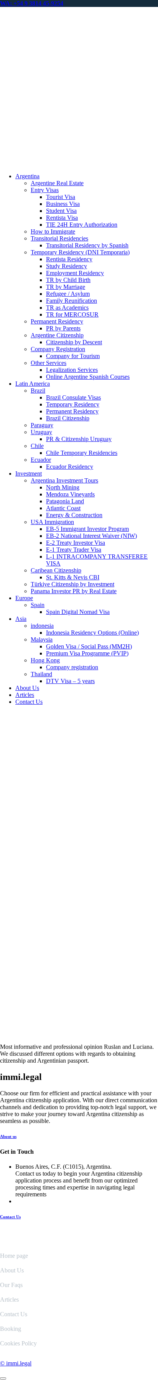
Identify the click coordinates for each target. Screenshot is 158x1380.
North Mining (62, 487)
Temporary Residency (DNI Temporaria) (80, 252)
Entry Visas (45, 190)
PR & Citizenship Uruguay (79, 439)
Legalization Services (72, 370)
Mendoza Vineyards (70, 494)
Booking (10, 1328)
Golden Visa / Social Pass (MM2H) (89, 646)
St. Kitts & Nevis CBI (72, 577)
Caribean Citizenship (56, 570)
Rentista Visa (62, 217)
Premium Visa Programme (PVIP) (87, 653)
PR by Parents (63, 328)
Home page (14, 1255)
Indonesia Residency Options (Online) (92, 632)
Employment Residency (75, 273)
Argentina (27, 176)
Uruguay (41, 432)
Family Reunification (71, 300)
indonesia (42, 625)
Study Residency (66, 266)
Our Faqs (11, 1285)
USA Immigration (52, 522)
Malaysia (42, 639)
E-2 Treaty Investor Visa (75, 542)
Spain (37, 605)
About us (8, 1136)
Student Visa (61, 210)
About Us (27, 688)
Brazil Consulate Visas (73, 397)
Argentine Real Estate (57, 183)
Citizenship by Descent (74, 342)
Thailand (41, 674)
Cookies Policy (18, 1343)
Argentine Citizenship (57, 335)
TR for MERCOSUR (72, 314)
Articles (24, 695)
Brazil (38, 390)
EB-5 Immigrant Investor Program (87, 529)
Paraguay (42, 425)
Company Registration (58, 349)
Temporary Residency (72, 404)
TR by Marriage (65, 287)
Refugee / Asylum (68, 293)
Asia (20, 618)
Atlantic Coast (63, 508)
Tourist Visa (60, 197)
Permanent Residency (57, 321)
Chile (37, 446)
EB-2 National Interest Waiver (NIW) (91, 535)
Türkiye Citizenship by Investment (72, 584)
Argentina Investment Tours (64, 480)
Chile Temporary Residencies (81, 452)
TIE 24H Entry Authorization (81, 224)
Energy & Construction (74, 515)
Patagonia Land (65, 501)
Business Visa (63, 204)
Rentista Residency (69, 259)
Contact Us (29, 701)
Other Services (48, 363)
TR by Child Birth (68, 280)
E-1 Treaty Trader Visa (73, 549)
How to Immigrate (53, 231)
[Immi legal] (79, 163)
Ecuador (41, 459)
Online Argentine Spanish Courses (88, 376)
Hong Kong (45, 660)
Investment (28, 473)
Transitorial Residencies (59, 238)
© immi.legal (15, 1363)
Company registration (72, 667)
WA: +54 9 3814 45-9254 (31, 3)
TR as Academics (67, 307)
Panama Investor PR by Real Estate (74, 591)
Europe (24, 598)
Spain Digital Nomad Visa (78, 612)
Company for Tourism (73, 356)
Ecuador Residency (69, 466)
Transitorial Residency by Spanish (87, 245)
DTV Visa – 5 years (70, 681)
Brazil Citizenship (67, 418)
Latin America (32, 383)
